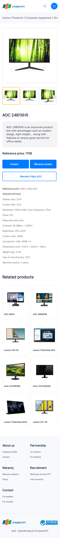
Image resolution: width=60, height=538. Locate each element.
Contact (14, 164)
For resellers (35, 457)
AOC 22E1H (9, 314)
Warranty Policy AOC (31, 176)
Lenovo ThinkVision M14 (44, 350)
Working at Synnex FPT (40, 474)
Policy (5, 479)
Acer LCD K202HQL (42, 386)
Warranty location (43, 164)
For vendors (35, 452)
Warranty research (10, 474)
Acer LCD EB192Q (12, 386)
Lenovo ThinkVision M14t (15, 422)
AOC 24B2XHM (40, 314)
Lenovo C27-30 (40, 422)
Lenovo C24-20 (11, 350)
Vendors (6, 457)
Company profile (9, 452)
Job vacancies (36, 479)
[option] (11, 95)
